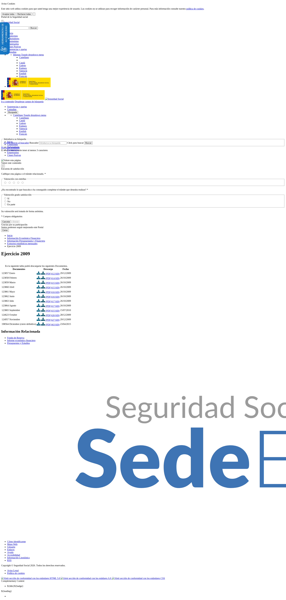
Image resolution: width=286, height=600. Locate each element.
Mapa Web (12, 544)
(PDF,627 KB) (52, 320)
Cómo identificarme (16, 541)
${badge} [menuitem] (15, 586)
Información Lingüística (18, 557)
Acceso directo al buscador (16, 143)
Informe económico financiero (21, 340)
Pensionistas (13, 41)
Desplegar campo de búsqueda (29, 101)
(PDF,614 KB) (52, 278)
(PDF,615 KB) (52, 283)
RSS (9, 560)
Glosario (11, 547)
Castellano (29, 115)
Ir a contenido (7, 101)
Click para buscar (75, 143)
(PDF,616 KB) (52, 292)
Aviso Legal (13, 570)
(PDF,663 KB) (52, 324)
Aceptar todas (8, 14)
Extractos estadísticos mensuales (22, 243)
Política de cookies (16, 573)
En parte (11, 204)
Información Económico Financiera (23, 238)
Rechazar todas (24, 14)
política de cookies (195, 8)
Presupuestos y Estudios (18, 343)
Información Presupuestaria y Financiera (26, 241)
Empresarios (13, 44)
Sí (8, 198)
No (8, 201)
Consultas (11, 52)
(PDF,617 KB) (52, 301)
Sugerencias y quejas (17, 49)
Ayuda (10, 552)
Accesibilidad (13, 555)
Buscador (33, 143)
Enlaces (10, 549)
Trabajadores (13, 38)
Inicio (10, 33)
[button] (143, 161)
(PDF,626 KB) (52, 315)
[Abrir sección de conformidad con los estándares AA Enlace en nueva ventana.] (86, 578)
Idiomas (28, 54)
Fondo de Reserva (15, 338)
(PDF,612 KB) (52, 273)
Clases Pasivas (14, 46)
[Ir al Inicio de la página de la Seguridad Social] (10, 22)
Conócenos (12, 36)
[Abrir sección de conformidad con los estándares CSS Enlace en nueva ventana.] (138, 578)
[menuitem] (146, 596)
